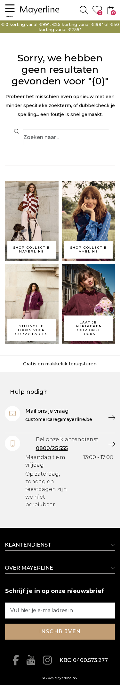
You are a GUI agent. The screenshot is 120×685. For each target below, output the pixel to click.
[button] (10, 10)
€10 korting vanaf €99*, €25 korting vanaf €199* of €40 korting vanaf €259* (60, 27)
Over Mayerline (29, 568)
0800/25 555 (52, 448)
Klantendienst (28, 545)
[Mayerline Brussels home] (40, 10)
